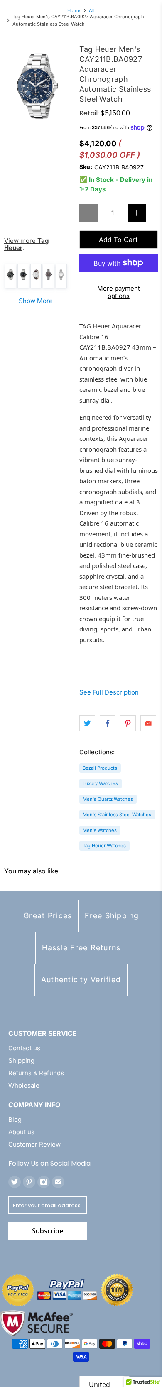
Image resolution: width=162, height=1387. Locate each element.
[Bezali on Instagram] (43, 1182)
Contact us (24, 1048)
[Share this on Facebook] (107, 723)
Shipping (21, 1060)
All (92, 10)
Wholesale (23, 1085)
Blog (15, 1119)
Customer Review (34, 1144)
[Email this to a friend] (148, 723)
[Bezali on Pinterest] (29, 1182)
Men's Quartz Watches (108, 799)
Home (73, 10)
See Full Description (109, 692)
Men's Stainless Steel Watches (117, 814)
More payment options (118, 292)
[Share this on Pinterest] (128, 723)
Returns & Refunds (36, 1073)
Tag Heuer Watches (104, 846)
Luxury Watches (100, 783)
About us (21, 1132)
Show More (36, 301)
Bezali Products (100, 768)
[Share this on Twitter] (87, 723)
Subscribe (48, 1230)
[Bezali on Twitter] (14, 1182)
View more (26, 244)
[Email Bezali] (58, 1182)
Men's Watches (100, 830)
